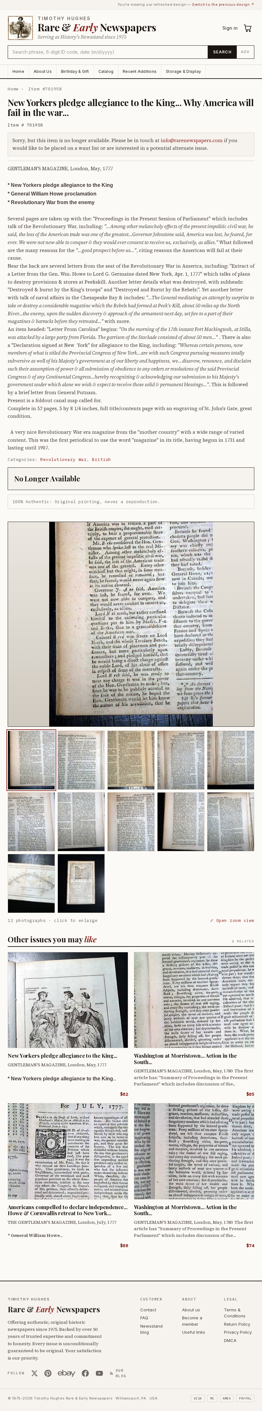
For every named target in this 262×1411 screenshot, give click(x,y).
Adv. (245, 52)
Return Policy (237, 1324)
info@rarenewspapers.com (192, 140)
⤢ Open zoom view (232, 920)
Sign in (230, 28)
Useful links (193, 1332)
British (101, 459)
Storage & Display (183, 71)
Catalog (106, 71)
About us (191, 1309)
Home (18, 71)
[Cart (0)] (248, 28)
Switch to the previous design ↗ (223, 4)
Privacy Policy (238, 1332)
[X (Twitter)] (34, 1373)
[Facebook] (85, 1373)
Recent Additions (140, 71)
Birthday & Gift (75, 71)
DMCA (230, 1340)
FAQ (144, 1317)
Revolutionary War (63, 459)
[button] (131, 624)
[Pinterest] (47, 1373)
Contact (148, 1309)
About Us (43, 71)
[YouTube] (99, 1373)
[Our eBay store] (66, 1373)
